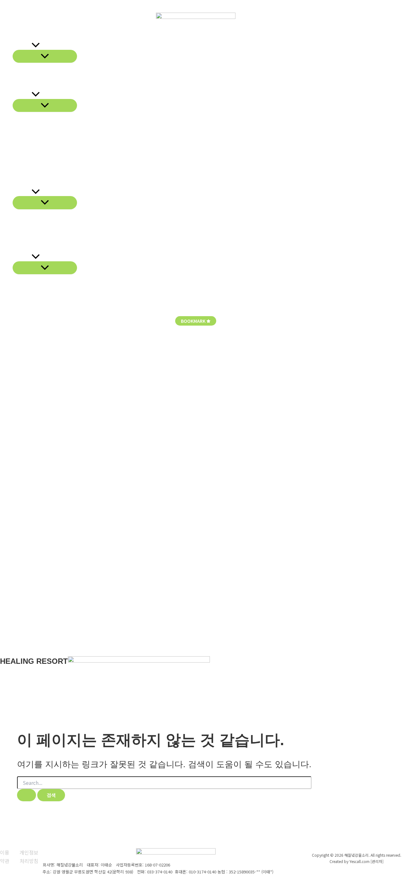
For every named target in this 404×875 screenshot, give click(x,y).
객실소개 (22, 94)
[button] (36, 46)
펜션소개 (22, 45)
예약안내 (22, 241)
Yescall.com (359, 861)
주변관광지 (24, 233)
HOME (5, 3)
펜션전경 (22, 192)
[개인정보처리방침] (31, 856)
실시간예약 (24, 249)
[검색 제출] (26, 795)
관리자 (21, 3)
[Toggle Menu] (45, 56)
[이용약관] (6, 856)
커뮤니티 (22, 257)
